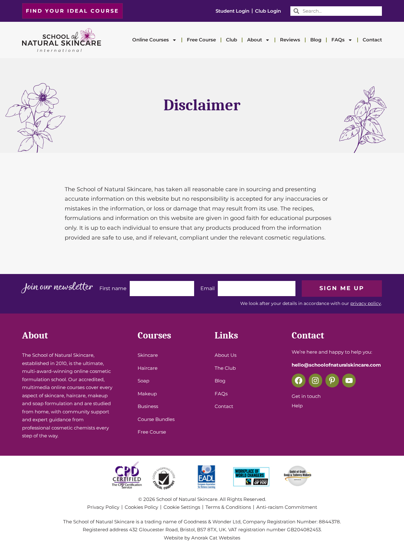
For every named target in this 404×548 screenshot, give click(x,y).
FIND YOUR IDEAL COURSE (72, 11)
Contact (372, 40)
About (254, 40)
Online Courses (150, 40)
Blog (315, 40)
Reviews (290, 40)
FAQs (338, 40)
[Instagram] (315, 380)
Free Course (201, 40)
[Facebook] (298, 380)
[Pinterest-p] (332, 380)
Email (207, 288)
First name (113, 288)
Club (231, 40)
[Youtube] (349, 380)
